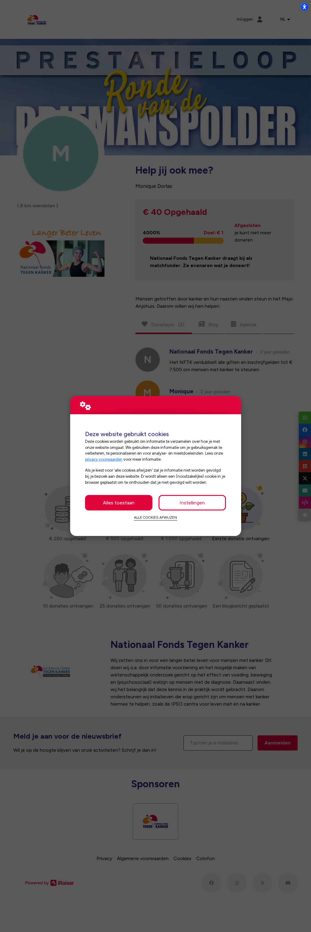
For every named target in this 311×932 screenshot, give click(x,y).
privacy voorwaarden (103, 459)
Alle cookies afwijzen (155, 517)
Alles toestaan (119, 503)
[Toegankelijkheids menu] (304, 6)
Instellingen (192, 503)
